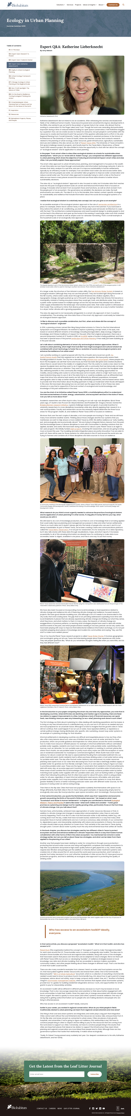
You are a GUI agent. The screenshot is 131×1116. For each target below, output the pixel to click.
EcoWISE (84, 336)
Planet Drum (45, 950)
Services (70, 5)
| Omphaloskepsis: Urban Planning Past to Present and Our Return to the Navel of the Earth (20, 104)
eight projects (75, 429)
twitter (97, 1108)
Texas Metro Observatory (58, 530)
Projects (78, 5)
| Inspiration (13, 110)
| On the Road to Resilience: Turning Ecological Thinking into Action (20, 96)
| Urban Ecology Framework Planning (19, 77)
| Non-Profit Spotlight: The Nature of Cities (19, 89)
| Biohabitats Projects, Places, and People (20, 119)
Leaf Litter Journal (72, 1108)
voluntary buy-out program (97, 359)
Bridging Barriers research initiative (54, 405)
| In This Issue (14, 50)
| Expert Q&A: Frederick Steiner (21, 60)
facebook (90, 1108)
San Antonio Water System (102, 291)
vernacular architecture (107, 204)
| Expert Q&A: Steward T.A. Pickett (19, 55)
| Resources (14, 114)
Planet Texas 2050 (88, 143)
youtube (104, 1108)
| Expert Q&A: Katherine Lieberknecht (18, 65)
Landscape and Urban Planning (83, 338)
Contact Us (113, 5)
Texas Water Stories (96, 636)
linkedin (100, 1108)
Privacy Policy (120, 1113)
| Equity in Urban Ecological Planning (19, 71)
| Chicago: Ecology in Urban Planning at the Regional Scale (19, 83)
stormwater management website (61, 980)
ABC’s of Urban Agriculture (64, 974)
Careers (52, 1108)
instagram (93, 1108)
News (59, 1108)
